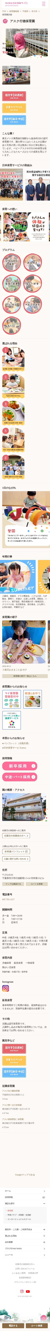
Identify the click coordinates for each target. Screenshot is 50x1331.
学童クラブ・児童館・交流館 (19, 1215)
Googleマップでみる (25, 1175)
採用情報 (9, 1197)
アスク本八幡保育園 (11, 1091)
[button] (25, 44)
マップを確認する (13, 884)
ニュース (9, 1255)
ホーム (8, 1191)
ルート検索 (36, 1325)
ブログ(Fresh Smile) (13, 1248)
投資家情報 (24, 1278)
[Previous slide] (3, 227)
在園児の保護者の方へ (25, 1264)
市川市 (34, 11)
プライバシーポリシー (24, 1282)
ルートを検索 (37, 884)
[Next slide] (47, 227)
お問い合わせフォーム (25, 1269)
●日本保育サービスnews (14, 748)
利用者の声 (33, 1273)
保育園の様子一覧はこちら (25, 676)
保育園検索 (14, 11)
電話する (13, 1325)
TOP (4, 11)
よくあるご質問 (19, 1273)
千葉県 (25, 11)
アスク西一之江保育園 (12, 1105)
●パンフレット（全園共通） (16, 743)
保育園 (10, 1211)
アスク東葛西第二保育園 (13, 1119)
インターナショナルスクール (19, 1219)
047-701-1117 (8, 899)
